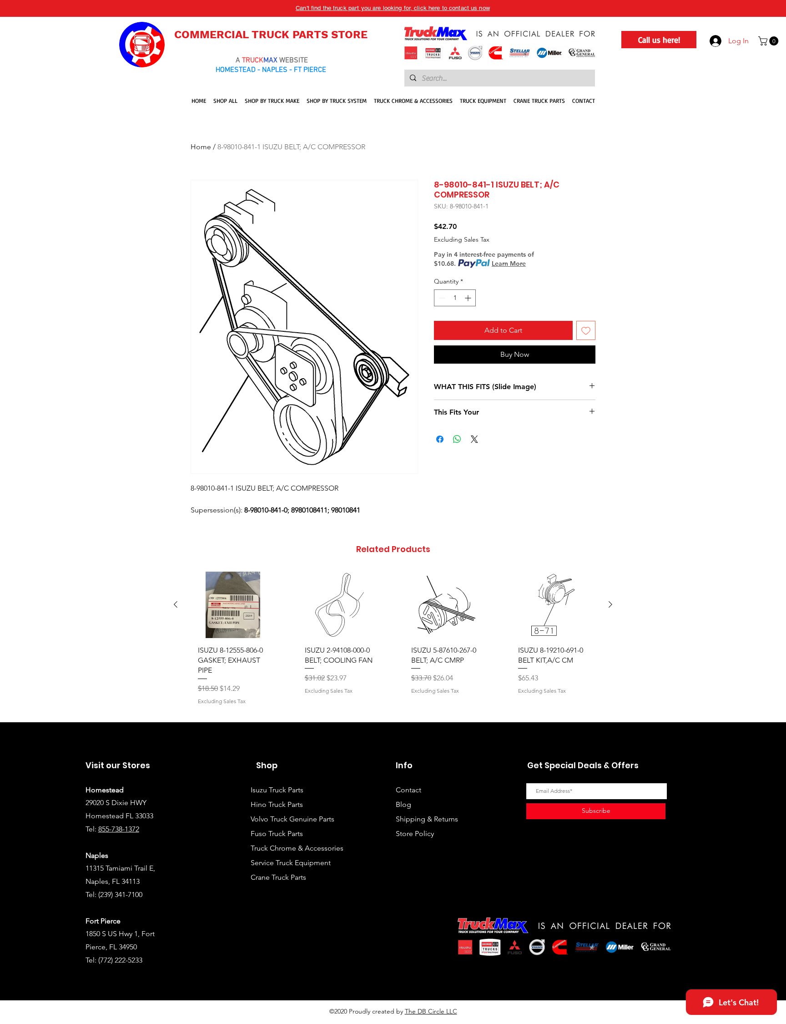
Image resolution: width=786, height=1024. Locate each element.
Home (201, 146)
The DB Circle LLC (431, 1011)
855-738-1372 (118, 829)
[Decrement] (441, 298)
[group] (393, 643)
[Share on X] (474, 439)
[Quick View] (233, 605)
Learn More (509, 263)
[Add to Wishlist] (585, 330)
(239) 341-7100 (120, 894)
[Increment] (468, 298)
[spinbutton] (455, 298)
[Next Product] (610, 604)
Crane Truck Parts (278, 877)
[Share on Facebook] (439, 439)
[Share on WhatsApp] (457, 439)
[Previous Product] (175, 604)
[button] (769, 41)
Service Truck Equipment (291, 862)
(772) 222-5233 (120, 960)
